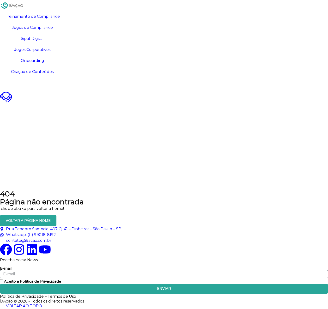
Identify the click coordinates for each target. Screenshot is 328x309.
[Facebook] (6, 249)
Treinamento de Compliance (32, 16)
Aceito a (32, 281)
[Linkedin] (32, 249)
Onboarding (32, 60)
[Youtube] (45, 249)
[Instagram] (19, 249)
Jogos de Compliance (32, 27)
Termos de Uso (62, 296)
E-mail (6, 268)
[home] (12, 5)
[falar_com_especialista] (6, 97)
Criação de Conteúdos (32, 71)
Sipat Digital (32, 38)
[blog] (6, 83)
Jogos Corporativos (32, 49)
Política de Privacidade (40, 281)
